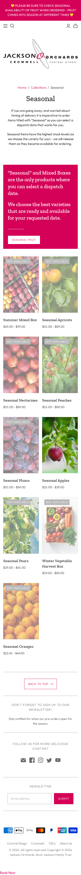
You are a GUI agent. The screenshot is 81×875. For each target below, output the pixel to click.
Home (22, 87)
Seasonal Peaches (56, 400)
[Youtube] (57, 760)
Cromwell (37, 843)
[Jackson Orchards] (40, 53)
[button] (40, 684)
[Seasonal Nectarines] (21, 365)
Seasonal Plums (16, 480)
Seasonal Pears (16, 560)
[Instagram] (40, 760)
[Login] (68, 26)
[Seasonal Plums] (21, 445)
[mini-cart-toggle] (75, 26)
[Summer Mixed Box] (21, 284)
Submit (63, 798)
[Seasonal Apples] (60, 445)
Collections (38, 87)
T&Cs (52, 843)
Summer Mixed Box (20, 319)
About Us (66, 843)
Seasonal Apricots (57, 319)
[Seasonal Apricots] (60, 284)
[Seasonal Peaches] (60, 365)
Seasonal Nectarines (20, 400)
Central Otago (17, 843)
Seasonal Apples (55, 480)
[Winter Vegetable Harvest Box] (60, 525)
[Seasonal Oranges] (21, 611)
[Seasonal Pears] (21, 525)
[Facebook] (32, 760)
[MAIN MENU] (5, 26)
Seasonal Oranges (18, 646)
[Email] (23, 760)
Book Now (7, 872)
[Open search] (12, 26)
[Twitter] (49, 760)
